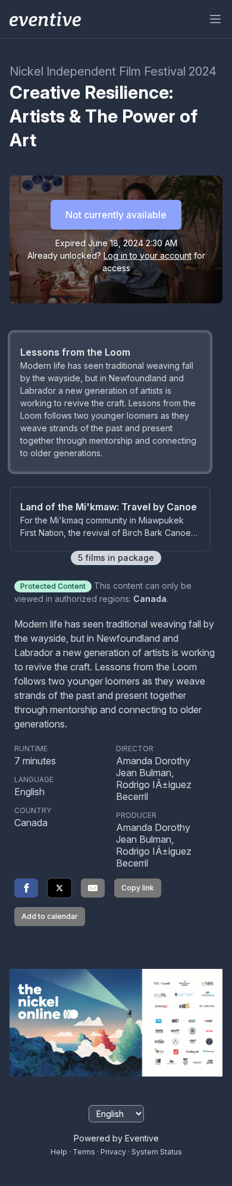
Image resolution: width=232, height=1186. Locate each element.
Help (59, 1151)
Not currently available (116, 215)
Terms (84, 1151)
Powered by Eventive (116, 1138)
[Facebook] (26, 888)
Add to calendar (49, 916)
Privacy (113, 1151)
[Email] (93, 888)
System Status (156, 1151)
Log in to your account (148, 255)
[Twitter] (59, 888)
